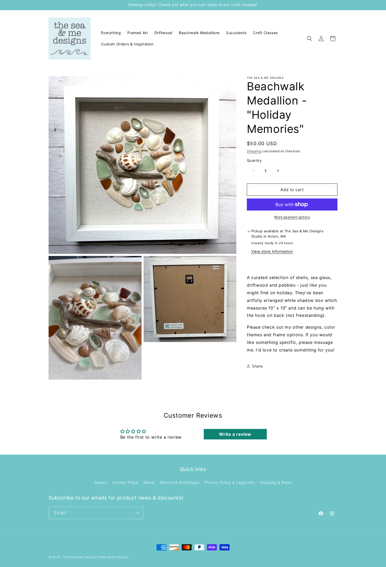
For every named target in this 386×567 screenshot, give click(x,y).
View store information (272, 251)
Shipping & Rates (276, 482)
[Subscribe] (137, 513)
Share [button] (257, 366)
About (148, 482)
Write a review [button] (235, 434)
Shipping (254, 151)
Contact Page (125, 482)
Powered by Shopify (113, 557)
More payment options (292, 217)
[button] (309, 38)
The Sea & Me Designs (79, 557)
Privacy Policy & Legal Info (230, 482)
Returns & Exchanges (179, 482)
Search (100, 482)
